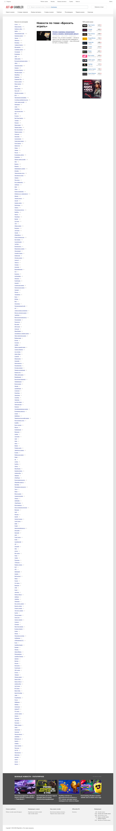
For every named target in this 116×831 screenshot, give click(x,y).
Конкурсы (17, 274)
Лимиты (16, 207)
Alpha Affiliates (18, 652)
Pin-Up (16, 700)
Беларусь (17, 228)
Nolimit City (17, 145)
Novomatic (17, 136)
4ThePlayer (17, 477)
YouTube (17, 244)
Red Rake (17, 484)
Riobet (16, 457)
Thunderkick (17, 294)
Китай (16, 590)
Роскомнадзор (69, 12)
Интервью (17, 42)
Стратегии (17, 390)
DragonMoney (91, 38)
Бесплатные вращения (20, 379)
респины (17, 757)
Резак (16, 555)
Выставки (17, 324)
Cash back (17, 436)
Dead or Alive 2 (18, 681)
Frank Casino (18, 537)
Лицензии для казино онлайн (35, 812)
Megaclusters (18, 358)
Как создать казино (19, 603)
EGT (16, 567)
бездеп (16, 761)
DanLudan (17, 532)
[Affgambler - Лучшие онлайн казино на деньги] (14, 7)
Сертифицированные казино (21, 409)
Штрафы (17, 171)
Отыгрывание (18, 319)
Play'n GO (17, 90)
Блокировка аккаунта (20, 411)
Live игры (17, 221)
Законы (16, 38)
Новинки (17, 68)
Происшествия (18, 404)
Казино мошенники (19, 191)
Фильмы (17, 514)
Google (16, 413)
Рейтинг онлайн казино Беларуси (14, 812)
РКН (16, 161)
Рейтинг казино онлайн (20, 159)
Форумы (16, 649)
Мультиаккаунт (18, 505)
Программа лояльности (20, 487)
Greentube (17, 361)
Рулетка (17, 116)
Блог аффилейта (19, 182)
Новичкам (90, 12)
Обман (16, 148)
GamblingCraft (18, 542)
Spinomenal (17, 729)
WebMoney (17, 416)
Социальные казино (19, 285)
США (16, 56)
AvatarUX (17, 356)
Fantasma (17, 718)
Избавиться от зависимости (21, 193)
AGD (16, 535)
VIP (15, 544)
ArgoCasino (54, 7)
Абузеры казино (18, 258)
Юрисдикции (18, 125)
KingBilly (17, 422)
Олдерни (17, 624)
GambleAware (18, 388)
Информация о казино (20, 168)
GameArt (17, 283)
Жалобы (53, 1)
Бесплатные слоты (102, 815)
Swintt (16, 727)
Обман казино (18, 226)
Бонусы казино (18, 81)
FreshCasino (17, 668)
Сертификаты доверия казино (22, 333)
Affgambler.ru (18, 235)
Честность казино (19, 610)
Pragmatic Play (18, 79)
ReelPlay (17, 212)
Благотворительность (20, 480)
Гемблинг (59, 12)
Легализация (18, 251)
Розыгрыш (17, 560)
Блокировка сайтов (19, 155)
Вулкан (16, 340)
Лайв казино (17, 58)
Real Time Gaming (19, 626)
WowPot (16, 741)
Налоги (16, 214)
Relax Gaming (18, 84)
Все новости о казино (97, 776)
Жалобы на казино (19, 93)
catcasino (17, 592)
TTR (16, 223)
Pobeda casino (18, 448)
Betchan (16, 661)
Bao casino (17, 553)
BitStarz (16, 299)
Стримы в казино (49, 12)
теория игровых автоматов (21, 310)
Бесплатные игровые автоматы (57, 812)
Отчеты (16, 672)
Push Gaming (18, 143)
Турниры (17, 120)
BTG (16, 95)
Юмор (16, 491)
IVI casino (17, 711)
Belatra (16, 445)
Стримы (71, 1)
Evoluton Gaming (18, 629)
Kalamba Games (18, 471)
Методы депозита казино (21, 313)
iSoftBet (16, 345)
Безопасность (18, 246)
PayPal (16, 613)
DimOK (16, 516)
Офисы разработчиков (20, 347)
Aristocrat (17, 329)
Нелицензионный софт (20, 306)
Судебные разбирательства (21, 100)
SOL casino (17, 670)
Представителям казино (20, 335)
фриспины (17, 755)
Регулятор (17, 180)
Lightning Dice (18, 684)
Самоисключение (19, 496)
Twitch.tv (17, 262)
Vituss (16, 189)
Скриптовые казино (19, 141)
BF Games (17, 688)
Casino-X (17, 260)
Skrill (16, 512)
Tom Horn (17, 720)
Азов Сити (17, 617)
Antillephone (17, 638)
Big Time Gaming (19, 129)
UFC (16, 569)
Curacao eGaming (19, 349)
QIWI (16, 587)
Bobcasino (17, 432)
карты (16, 443)
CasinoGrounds (18, 242)
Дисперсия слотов (19, 175)
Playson (16, 292)
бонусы (16, 764)
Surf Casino (17, 686)
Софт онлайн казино (33, 813)
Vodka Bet (90, 42)
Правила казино (80, 12)
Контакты (74, 812)
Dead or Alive (18, 679)
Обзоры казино (18, 677)
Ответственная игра (19, 237)
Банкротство (18, 372)
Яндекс (16, 633)
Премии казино (18, 127)
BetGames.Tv (18, 739)
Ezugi (16, 642)
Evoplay (16, 452)
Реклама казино (18, 72)
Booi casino (91, 55)
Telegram (17, 674)
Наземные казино (19, 35)
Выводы (16, 164)
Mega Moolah (18, 331)
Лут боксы (17, 583)
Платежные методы (19, 209)
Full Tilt (16, 750)
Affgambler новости (19, 482)
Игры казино (17, 88)
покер (16, 106)
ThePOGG (17, 315)
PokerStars (17, 393)
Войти (110, 1)
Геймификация (18, 381)
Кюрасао (17, 406)
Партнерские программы (20, 97)
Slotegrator (17, 601)
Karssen (16, 663)
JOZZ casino (91, 59)
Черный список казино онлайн (57, 813)
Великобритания (18, 269)
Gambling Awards (19, 645)
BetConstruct (18, 576)
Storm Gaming (18, 745)
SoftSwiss (17, 184)
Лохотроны (17, 303)
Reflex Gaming (18, 725)
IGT (15, 308)
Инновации (17, 104)
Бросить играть (18, 606)
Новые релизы (18, 26)
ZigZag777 (17, 709)
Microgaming (17, 47)
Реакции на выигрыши (20, 370)
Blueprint (17, 166)
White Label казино (19, 374)
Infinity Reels (18, 354)
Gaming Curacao (18, 519)
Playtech (17, 122)
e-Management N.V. (19, 640)
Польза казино (18, 615)
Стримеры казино (19, 49)
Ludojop (16, 434)
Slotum (16, 466)
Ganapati (17, 290)
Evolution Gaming (19, 70)
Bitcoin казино (18, 493)
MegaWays (17, 74)
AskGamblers (18, 276)
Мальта (16, 427)
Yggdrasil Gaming (19, 45)
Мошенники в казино (19, 248)
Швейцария (17, 571)
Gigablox (17, 743)
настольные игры (19, 111)
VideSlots (17, 599)
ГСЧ (15, 271)
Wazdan (16, 386)
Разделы (9, 1)
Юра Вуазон (17, 468)
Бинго (16, 296)
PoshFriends (17, 280)
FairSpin (90, 64)
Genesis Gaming (18, 619)
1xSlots (16, 461)
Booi (16, 301)
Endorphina (17, 157)
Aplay (16, 441)
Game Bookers (92, 73)
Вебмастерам (18, 338)
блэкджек (17, 267)
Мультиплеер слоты (19, 420)
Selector (16, 716)
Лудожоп (17, 342)
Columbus (17, 397)
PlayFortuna (17, 205)
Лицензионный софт (19, 33)
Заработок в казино (19, 450)
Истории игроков (18, 368)
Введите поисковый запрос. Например (44, 7)
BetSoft (16, 219)
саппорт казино (18, 713)
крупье (16, 551)
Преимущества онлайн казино (22, 418)
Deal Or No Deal (18, 693)
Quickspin (17, 134)
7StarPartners (18, 503)
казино (16, 759)
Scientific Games (18, 253)
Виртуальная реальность (21, 317)
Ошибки (16, 574)
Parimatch (17, 722)
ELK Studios (17, 239)
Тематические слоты (19, 173)
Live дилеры (17, 351)
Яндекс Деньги (18, 594)
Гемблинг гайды (18, 29)
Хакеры (16, 150)
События (17, 622)
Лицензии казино (19, 65)
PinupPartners (18, 697)
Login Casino (18, 521)
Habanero (17, 475)
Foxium (16, 580)
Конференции (18, 429)
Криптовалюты (18, 363)
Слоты (16, 24)
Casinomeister (18, 138)
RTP (16, 113)
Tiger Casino (91, 25)
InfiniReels (17, 736)
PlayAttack (17, 216)
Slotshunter (17, 395)
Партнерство (18, 752)
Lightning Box (18, 473)
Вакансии (17, 585)
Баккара (16, 647)
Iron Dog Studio (18, 402)
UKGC (16, 63)
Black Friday (17, 690)
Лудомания (17, 51)
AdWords (17, 597)
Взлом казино (18, 384)
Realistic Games (18, 564)
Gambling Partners (19, 656)
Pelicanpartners (18, 654)
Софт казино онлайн (19, 102)
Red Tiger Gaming (19, 118)
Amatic (16, 631)
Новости (78, 1)
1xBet (16, 695)
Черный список (18, 198)
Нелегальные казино (19, 287)
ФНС (16, 548)
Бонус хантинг (18, 425)
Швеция (16, 196)
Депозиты (17, 278)
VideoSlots (17, 109)
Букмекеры (17, 54)
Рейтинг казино (44, 1)
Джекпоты (17, 40)
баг (15, 459)
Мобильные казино (19, 455)
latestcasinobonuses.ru (20, 528)
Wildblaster (17, 702)
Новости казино (10, 12)
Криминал (17, 77)
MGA (16, 187)
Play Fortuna (91, 33)
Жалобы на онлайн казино (104, 820)
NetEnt (16, 31)
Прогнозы (17, 748)
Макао (16, 578)
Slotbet (16, 558)
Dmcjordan (17, 530)
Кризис (16, 86)
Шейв (16, 523)
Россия (16, 152)
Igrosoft (16, 200)
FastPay (16, 464)
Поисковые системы (19, 635)
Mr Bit (16, 539)
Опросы (16, 498)
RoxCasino (17, 665)
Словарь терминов (23, 12)
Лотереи (17, 264)
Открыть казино (18, 608)
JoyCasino (17, 230)
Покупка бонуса (18, 734)
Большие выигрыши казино (21, 61)
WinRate (16, 704)
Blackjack (17, 510)
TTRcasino (17, 562)
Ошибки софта (18, 203)
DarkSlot (17, 658)
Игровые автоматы (61, 1)
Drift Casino (17, 326)
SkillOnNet (17, 500)
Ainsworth (17, 546)
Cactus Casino (92, 69)
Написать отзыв (99, 7)
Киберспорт (17, 255)
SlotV (16, 438)
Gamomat (17, 732)
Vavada (16, 232)
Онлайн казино (101, 812)
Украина (16, 177)
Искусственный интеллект (21, 507)
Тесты (16, 489)
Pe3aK (16, 526)
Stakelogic (17, 400)
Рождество (17, 322)
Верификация (18, 377)
